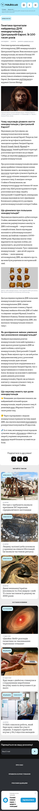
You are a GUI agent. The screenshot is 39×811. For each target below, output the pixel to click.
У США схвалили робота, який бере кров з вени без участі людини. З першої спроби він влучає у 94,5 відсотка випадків (19, 728)
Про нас (19, 765)
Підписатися (28, 800)
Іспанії (10, 146)
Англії (16, 146)
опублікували (25, 79)
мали (9, 176)
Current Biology (29, 41)
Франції (23, 146)
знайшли (22, 156)
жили (16, 185)
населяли (5, 173)
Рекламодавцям (19, 783)
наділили (5, 439)
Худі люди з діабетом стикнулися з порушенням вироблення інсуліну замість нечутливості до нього (19, 684)
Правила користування (19, 774)
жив (12, 407)
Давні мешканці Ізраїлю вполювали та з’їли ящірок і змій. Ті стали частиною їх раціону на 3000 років (19, 592)
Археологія (10, 9)
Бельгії (4, 146)
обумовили (21, 433)
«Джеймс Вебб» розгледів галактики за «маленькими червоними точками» (16, 641)
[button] (23, 5)
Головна (4, 9)
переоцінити (31, 422)
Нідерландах (6, 149)
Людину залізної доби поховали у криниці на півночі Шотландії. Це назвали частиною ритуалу (19, 549)
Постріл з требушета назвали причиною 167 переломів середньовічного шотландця (17, 507)
